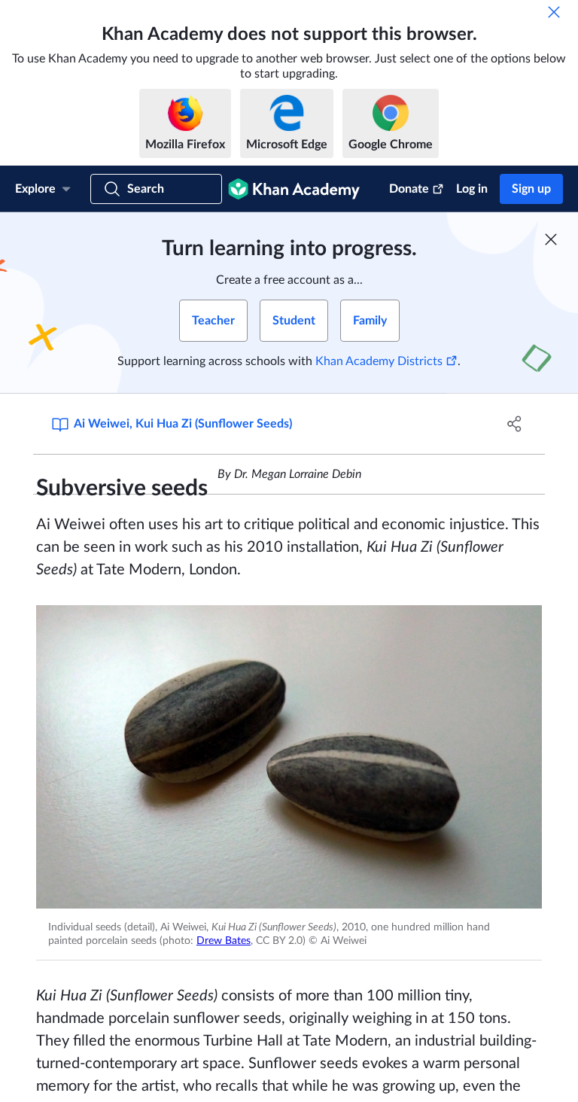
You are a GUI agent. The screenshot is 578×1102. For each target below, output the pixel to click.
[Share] (515, 424)
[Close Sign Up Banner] (551, 239)
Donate (409, 189)
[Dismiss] (554, 12)
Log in (472, 189)
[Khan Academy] (294, 189)
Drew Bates (223, 941)
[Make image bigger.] (289, 757)
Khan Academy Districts (379, 361)
